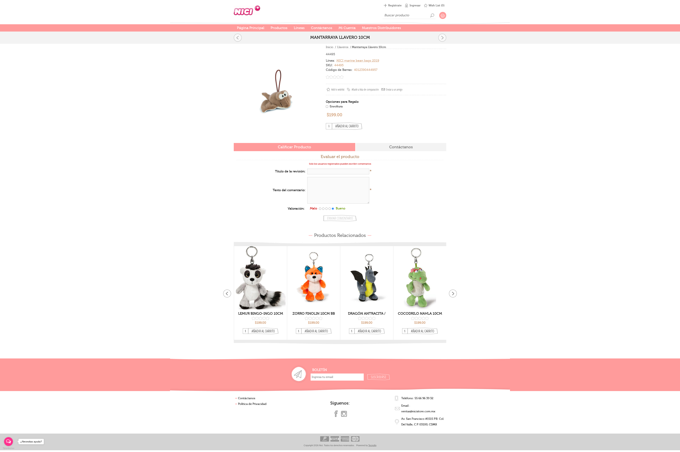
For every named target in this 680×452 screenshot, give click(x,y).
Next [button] (453, 293)
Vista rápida (260, 304)
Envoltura (336, 106)
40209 (260, 274)
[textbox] (409, 15)
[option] (260, 293)
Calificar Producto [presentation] (294, 147)
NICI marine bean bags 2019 (357, 61)
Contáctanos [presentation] (401, 147)
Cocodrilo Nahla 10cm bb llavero (420, 313)
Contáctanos (246, 398)
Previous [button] (227, 293)
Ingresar (415, 5)
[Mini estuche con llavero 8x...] (442, 38)
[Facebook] (336, 413)
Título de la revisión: (290, 171)
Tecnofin (372, 445)
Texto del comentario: (289, 190)
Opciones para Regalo (342, 101)
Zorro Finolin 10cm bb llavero (314, 313)
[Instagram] (344, 413)
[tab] (294, 147)
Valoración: (296, 208)
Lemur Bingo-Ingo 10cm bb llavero (260, 313)
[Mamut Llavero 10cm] (238, 38)
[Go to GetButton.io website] (8, 448)
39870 (313, 274)
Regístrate (395, 5)
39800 (366, 274)
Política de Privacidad (252, 404)
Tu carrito (442, 15)
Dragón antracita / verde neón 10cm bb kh (366, 313)
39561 (419, 274)
